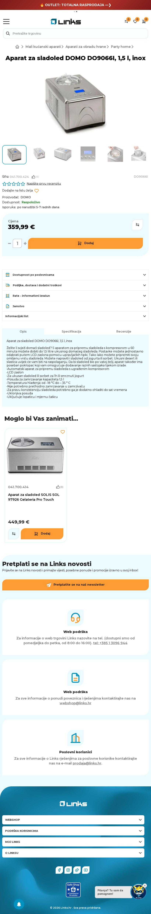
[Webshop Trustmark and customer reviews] (73, 890)
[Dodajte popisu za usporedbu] (137, 224)
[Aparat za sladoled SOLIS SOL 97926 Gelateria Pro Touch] (35, 485)
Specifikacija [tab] (71, 331)
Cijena (13, 221)
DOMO (26, 197)
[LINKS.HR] (19, 904)
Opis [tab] (23, 331)
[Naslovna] (18, 47)
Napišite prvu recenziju (44, 183)
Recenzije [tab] (123, 331)
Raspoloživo (31, 202)
